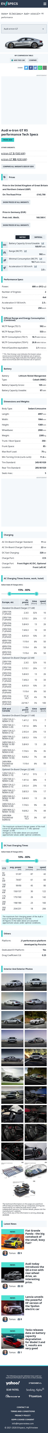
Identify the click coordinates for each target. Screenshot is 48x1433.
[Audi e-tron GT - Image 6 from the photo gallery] (36, 1020)
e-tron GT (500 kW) (13, 153)
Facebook (31, 68)
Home (4, 13)
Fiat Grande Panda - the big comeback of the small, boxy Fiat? (35, 1237)
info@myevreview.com (23, 1423)
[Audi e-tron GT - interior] (36, 1095)
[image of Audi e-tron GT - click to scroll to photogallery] (24, 43)
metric (22, 237)
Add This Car (19, 60)
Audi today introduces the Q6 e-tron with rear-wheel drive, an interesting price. (34, 1273)
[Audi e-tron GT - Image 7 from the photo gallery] (12, 1038)
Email (45, 68)
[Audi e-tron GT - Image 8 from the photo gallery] (36, 1038)
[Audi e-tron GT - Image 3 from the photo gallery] (12, 1001)
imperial (38, 237)
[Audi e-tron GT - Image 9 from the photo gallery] (12, 1057)
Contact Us (23, 1407)
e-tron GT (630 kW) (14, 159)
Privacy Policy (22, 1415)
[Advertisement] (24, 100)
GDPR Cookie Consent (22, 1419)
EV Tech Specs (15, 13)
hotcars (13, 1396)
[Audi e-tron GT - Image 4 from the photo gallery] (36, 1001)
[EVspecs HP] (9, 5)
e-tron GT (35, 13)
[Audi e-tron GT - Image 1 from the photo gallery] (12, 982)
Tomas (12, 1253)
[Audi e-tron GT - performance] (12, 1076)
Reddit (35, 68)
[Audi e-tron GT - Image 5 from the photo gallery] (12, 1020)
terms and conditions (23, 1411)
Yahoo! (13, 1383)
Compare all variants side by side (18, 166)
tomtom (35, 1396)
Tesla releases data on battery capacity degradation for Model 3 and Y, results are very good (35, 1339)
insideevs (35, 1383)
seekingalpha (35, 1390)
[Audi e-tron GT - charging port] (36, 1151)
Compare (33, 60)
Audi (26, 13)
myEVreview (32, 1427)
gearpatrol (13, 1390)
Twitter (26, 68)
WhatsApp (40, 68)
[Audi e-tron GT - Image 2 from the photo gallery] (36, 982)
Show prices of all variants (16, 202)
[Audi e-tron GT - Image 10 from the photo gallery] (36, 1057)
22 (22, 1286)
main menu (45, 2)
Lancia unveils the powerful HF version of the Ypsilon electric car (34, 1303)
